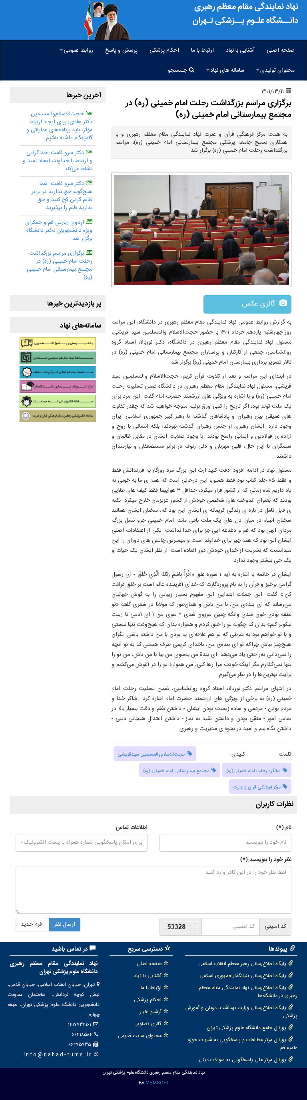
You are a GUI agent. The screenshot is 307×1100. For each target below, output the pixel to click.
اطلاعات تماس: (131, 828)
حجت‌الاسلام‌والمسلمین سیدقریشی (151, 754)
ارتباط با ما (202, 50)
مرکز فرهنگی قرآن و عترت (257, 787)
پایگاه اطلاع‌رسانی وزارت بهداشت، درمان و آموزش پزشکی (241, 1012)
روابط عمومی (78, 50)
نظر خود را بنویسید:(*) (265, 860)
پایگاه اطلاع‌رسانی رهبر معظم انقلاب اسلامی (242, 964)
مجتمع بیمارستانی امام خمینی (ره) (176, 771)
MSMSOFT (157, 1083)
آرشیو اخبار (150, 1012)
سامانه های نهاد (227, 70)
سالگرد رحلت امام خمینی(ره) (253, 771)
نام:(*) (283, 828)
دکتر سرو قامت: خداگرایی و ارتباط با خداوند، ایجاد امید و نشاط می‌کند (57, 161)
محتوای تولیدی (277, 70)
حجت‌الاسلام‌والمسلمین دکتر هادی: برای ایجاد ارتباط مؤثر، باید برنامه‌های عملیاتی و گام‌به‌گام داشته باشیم (59, 126)
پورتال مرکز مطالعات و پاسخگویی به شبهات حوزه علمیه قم (242, 1044)
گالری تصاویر (148, 1024)
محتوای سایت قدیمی (139, 1036)
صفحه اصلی (281, 50)
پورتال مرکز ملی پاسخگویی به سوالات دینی (242, 1060)
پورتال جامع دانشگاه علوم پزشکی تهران (246, 1028)
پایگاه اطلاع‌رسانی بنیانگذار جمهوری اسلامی (242, 976)
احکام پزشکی (164, 50)
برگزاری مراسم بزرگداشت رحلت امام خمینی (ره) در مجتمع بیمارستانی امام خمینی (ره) (59, 265)
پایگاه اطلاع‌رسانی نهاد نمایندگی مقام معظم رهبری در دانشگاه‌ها (248, 992)
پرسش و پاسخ (121, 50)
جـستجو (177, 70)
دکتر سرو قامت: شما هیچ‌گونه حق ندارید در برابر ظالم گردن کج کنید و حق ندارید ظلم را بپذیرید (62, 196)
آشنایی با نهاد (240, 50)
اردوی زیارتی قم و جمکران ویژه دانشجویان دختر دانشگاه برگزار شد (58, 230)
